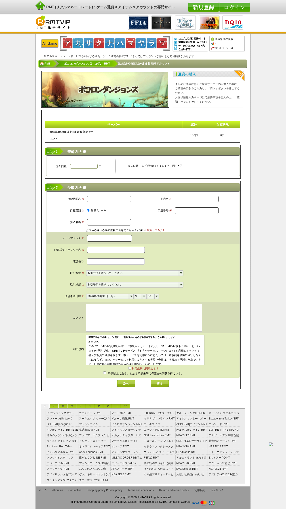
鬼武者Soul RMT (89, 429)
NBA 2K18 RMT (185, 446)
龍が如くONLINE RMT (92, 457)
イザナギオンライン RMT (159, 418)
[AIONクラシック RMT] (185, 22)
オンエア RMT (120, 446)
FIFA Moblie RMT (186, 452)
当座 (103, 210)
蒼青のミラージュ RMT (223, 440)
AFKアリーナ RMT (122, 468)
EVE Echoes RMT (187, 468)
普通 (93, 210)
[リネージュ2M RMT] (161, 22)
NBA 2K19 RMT (218, 446)
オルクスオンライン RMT (191, 429)
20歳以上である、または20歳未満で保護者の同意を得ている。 (145, 373)
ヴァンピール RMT (90, 413)
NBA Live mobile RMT (157, 435)
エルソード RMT (219, 424)
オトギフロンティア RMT (94, 446)
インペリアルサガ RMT (61, 452)
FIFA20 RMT (151, 457)
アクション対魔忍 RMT (223, 463)
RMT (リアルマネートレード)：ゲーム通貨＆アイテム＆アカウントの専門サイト (110, 7)
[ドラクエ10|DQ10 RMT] (232, 22)
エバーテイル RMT (58, 463)
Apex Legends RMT (91, 452)
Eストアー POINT (219, 457)
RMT (47, 63)
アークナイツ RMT (58, 468)
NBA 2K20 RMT (185, 463)
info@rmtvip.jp (224, 39)
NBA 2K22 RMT (120, 474)
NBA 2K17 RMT (185, 435)
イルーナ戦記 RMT (122, 418)
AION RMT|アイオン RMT (191, 424)
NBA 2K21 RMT (218, 468)
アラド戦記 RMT (121, 413)
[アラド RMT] (209, 22)
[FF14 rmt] (138, 22)
